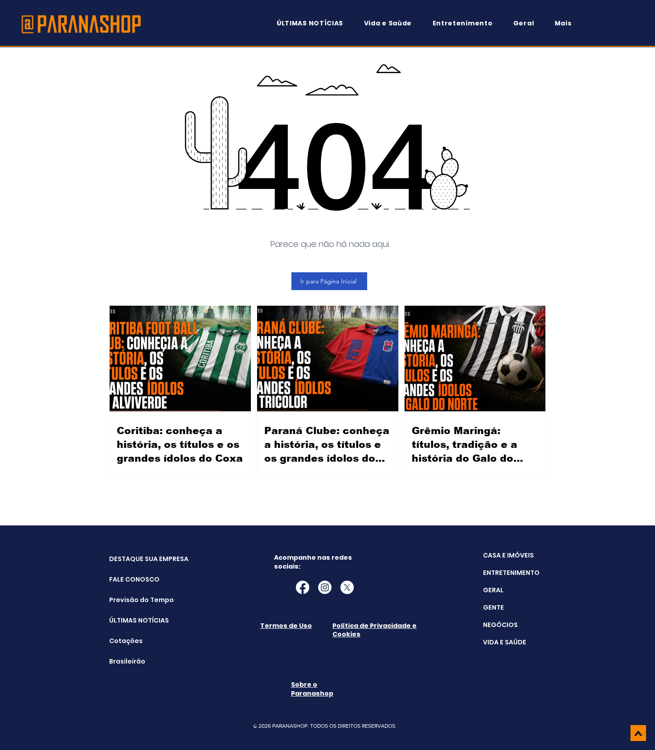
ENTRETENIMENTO (511, 572)
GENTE (493, 607)
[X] (347, 587)
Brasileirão (127, 661)
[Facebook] (302, 587)
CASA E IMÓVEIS (508, 555)
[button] (567, 23)
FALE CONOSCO (131, 579)
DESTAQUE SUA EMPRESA (131, 558)
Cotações (126, 640)
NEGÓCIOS (500, 624)
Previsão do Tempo (131, 599)
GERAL (493, 590)
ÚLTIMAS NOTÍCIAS (131, 620)
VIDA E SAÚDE (504, 642)
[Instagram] (325, 587)
